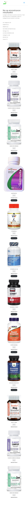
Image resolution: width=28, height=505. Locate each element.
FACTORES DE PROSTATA (8, 28)
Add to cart (14, 76)
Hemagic (5, 31)
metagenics (5, 35)
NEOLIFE (5, 37)
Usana (4, 39)
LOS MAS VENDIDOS (7, 33)
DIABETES (5, 24)
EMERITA (5, 26)
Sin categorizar (6, 22)
